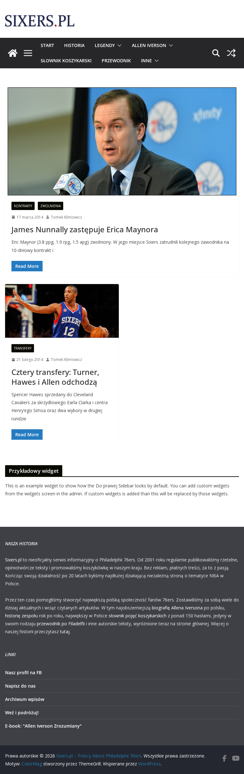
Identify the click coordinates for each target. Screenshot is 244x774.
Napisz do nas (20, 686)
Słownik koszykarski (66, 61)
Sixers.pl (13, 560)
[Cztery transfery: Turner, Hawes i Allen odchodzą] (62, 311)
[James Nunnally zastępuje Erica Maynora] (122, 141)
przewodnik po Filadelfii (61, 624)
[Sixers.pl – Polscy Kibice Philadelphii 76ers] (12, 53)
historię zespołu (21, 616)
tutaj (65, 631)
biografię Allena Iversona (177, 608)
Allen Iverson (149, 45)
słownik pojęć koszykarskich (137, 616)
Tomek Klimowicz (66, 217)
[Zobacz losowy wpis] (231, 53)
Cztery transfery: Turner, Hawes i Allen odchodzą (55, 377)
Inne (146, 61)
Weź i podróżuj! (22, 713)
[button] (118, 45)
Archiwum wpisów (24, 699)
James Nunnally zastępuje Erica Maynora (84, 229)
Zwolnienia (50, 206)
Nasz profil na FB (23, 672)
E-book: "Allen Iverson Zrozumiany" (43, 726)
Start (47, 45)
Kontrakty (23, 206)
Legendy (105, 45)
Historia (74, 45)
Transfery (22, 348)
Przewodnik (116, 61)
